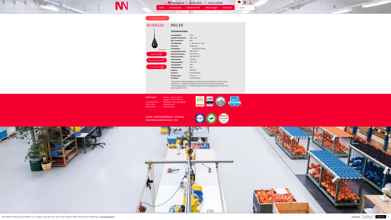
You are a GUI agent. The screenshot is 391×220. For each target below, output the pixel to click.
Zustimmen (380, 217)
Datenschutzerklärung (107, 217)
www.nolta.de (168, 106)
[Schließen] (388, 216)
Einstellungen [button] (356, 217)
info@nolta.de (168, 104)
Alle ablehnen (368, 217)
